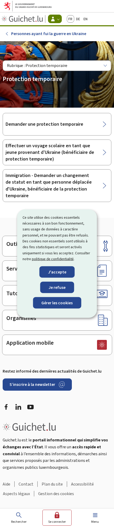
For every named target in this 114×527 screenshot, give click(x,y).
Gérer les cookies (57, 303)
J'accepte (57, 272)
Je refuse (57, 287)
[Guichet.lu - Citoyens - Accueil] (22, 19)
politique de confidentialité (53, 259)
